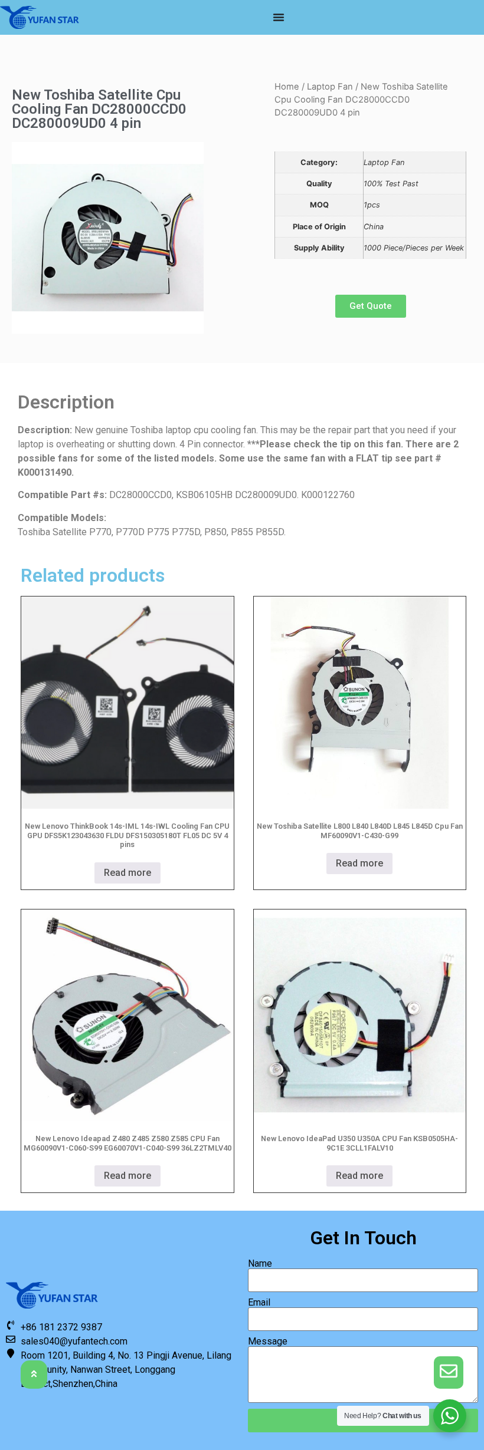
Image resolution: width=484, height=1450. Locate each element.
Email (259, 1302)
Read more (127, 872)
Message (267, 1341)
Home (286, 86)
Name (260, 1263)
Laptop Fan (330, 86)
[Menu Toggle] (278, 17)
